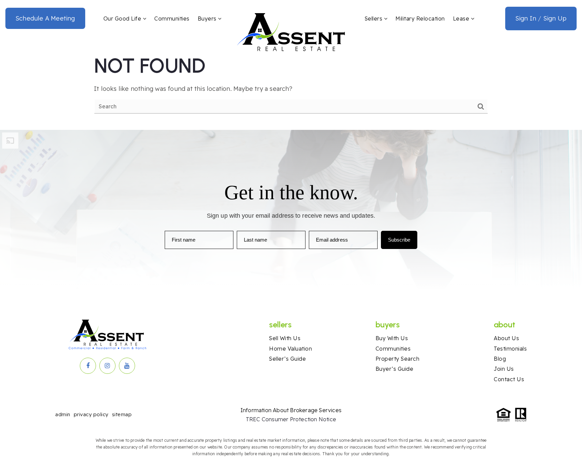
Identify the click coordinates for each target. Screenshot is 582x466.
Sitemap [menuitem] (122, 414)
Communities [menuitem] (172, 18)
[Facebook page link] (88, 366)
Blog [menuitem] (500, 358)
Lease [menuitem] (462, 18)
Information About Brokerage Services (291, 410)
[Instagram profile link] (107, 366)
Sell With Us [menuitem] (284, 338)
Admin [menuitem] (62, 414)
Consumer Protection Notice (299, 419)
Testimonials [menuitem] (510, 348)
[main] (291, 83)
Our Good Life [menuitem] (123, 18)
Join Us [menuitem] (504, 368)
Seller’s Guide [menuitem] (287, 358)
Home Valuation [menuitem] (290, 348)
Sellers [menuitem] (374, 18)
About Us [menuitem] (506, 338)
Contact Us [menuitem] (509, 379)
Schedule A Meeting (45, 18)
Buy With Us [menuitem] (392, 338)
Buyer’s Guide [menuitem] (395, 368)
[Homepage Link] (291, 32)
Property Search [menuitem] (398, 358)
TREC (254, 419)
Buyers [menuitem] (208, 18)
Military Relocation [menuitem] (420, 18)
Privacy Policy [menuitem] (91, 414)
